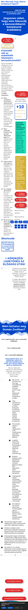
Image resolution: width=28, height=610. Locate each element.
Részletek (3, 605)
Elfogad (4, 607)
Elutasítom (10, 607)
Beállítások (17, 607)
